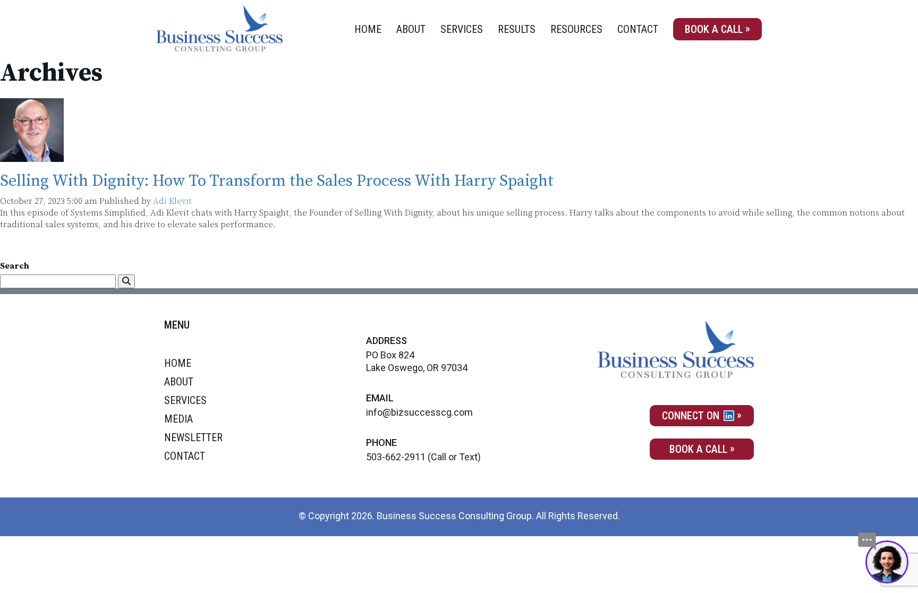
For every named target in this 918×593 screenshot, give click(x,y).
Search (14, 266)
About (411, 29)
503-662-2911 (396, 456)
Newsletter (193, 437)
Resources (576, 29)
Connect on (692, 415)
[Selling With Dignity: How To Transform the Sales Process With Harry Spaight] (32, 156)
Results (517, 29)
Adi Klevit (172, 201)
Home (367, 29)
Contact (637, 29)
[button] (126, 281)
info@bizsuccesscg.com (419, 412)
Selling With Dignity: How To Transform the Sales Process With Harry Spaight (277, 181)
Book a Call (714, 29)
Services (461, 29)
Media (178, 418)
